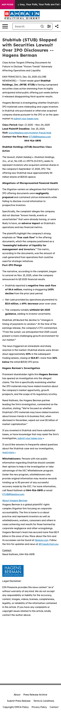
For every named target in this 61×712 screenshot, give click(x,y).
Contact (54, 707)
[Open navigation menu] (5, 26)
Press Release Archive (35, 694)
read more (8, 452)
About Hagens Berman (14, 500)
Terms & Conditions (43, 700)
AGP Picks (7, 4)
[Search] (42, 26)
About (17, 694)
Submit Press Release (18, 700)
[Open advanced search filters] (49, 26)
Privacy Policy (39, 707)
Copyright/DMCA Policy (16, 707)
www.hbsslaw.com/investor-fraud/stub (30, 132)
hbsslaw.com (41, 540)
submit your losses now (26, 118)
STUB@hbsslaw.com (40, 136)
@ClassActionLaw (48, 544)
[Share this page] (57, 26)
